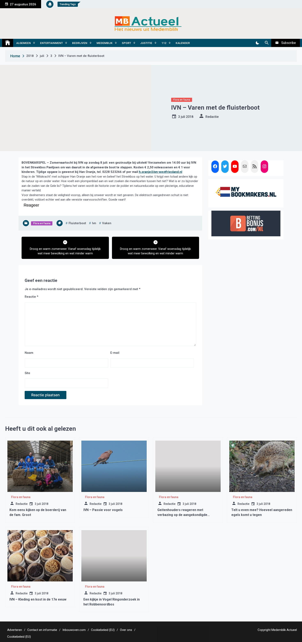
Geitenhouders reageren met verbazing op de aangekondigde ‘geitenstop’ (182, 515)
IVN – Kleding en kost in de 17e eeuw (37, 599)
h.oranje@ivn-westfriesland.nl (160, 172)
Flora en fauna (181, 99)
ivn (94, 223)
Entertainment (51, 43)
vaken (106, 223)
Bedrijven (79, 43)
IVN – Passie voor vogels (103, 510)
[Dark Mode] (257, 43)
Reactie (31, 297)
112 (163, 43)
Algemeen (23, 43)
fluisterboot (77, 223)
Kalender (183, 43)
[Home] (7, 43)
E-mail (114, 353)
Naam (29, 353)
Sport (126, 43)
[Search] (266, 43)
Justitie (146, 43)
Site (27, 373)
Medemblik (105, 43)
